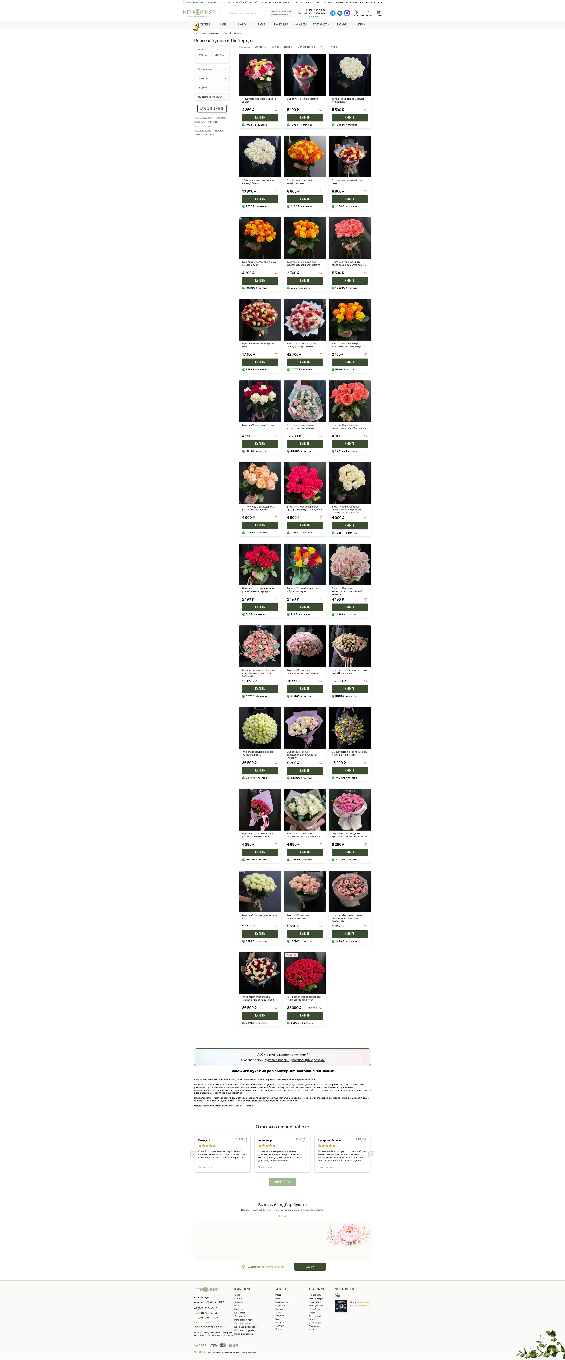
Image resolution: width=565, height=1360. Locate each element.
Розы (223, 24)
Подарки (342, 24)
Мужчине (209, 135)
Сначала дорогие (306, 47)
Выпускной (315, 1322)
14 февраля (315, 1295)
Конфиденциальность (246, 1327)
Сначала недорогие (282, 47)
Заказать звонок (311, 16)
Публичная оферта (244, 1330)
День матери (316, 1298)
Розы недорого (204, 118)
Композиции (281, 24)
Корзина (378, 12)
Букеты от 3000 (203, 131)
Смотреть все (282, 1182)
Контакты (370, 2)
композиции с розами (308, 1060)
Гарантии (339, 2)
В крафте (219, 131)
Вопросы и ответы (354, 2)
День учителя (316, 1305)
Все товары (260, 47)
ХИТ (323, 47)
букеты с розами (277, 1060)
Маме (199, 135)
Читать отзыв (205, 1167)
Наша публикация (243, 1334)
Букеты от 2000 (203, 126)
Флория (199, 1351)
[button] (371, 1154)
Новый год (314, 1309)
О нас (317, 2)
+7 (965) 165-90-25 (315, 10)
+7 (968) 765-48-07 (206, 1317)
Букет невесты (321, 24)
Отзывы (308, 2)
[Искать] (225, 13)
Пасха (312, 1312)
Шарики (361, 24)
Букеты (242, 24)
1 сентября (204, 24)
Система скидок (243, 1323)
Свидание (221, 118)
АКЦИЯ (334, 47)
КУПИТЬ (260, 117)
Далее (310, 1266)
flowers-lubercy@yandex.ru (209, 1326)
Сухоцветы (300, 24)
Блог (380, 2)
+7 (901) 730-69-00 (315, 13)
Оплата (298, 2)
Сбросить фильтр (212, 109)
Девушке (214, 122)
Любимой (201, 122)
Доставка (327, 2)
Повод (261, 24)
